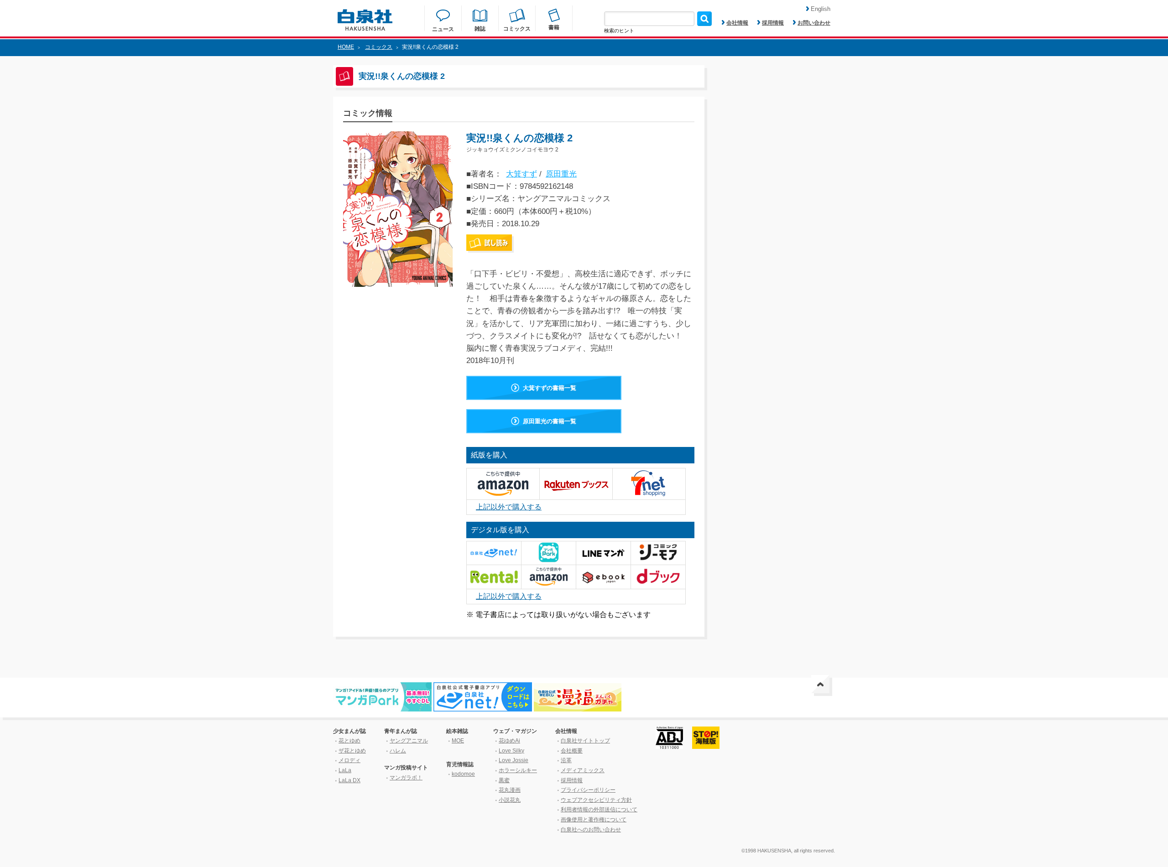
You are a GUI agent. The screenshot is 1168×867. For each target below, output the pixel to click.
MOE (458, 740)
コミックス (378, 47)
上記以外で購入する (509, 507)
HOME (346, 47)
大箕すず (521, 174)
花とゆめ (349, 740)
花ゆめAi (509, 740)
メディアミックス (583, 770)
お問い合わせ (814, 23)
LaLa (345, 770)
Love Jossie (513, 760)
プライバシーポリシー (588, 790)
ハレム (398, 751)
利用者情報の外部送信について (599, 809)
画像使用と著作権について (593, 819)
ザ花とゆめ (352, 751)
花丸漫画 (510, 790)
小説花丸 (510, 800)
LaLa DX (349, 780)
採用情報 (773, 23)
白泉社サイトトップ (585, 740)
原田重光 (561, 174)
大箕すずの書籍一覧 (549, 387)
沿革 (566, 760)
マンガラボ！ (406, 777)
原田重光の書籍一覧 (549, 421)
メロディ (349, 760)
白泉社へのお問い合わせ (591, 829)
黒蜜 (504, 780)
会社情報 (737, 23)
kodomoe (463, 774)
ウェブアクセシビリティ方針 (596, 800)
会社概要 (572, 751)
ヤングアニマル (409, 740)
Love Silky (511, 751)
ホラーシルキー (518, 770)
